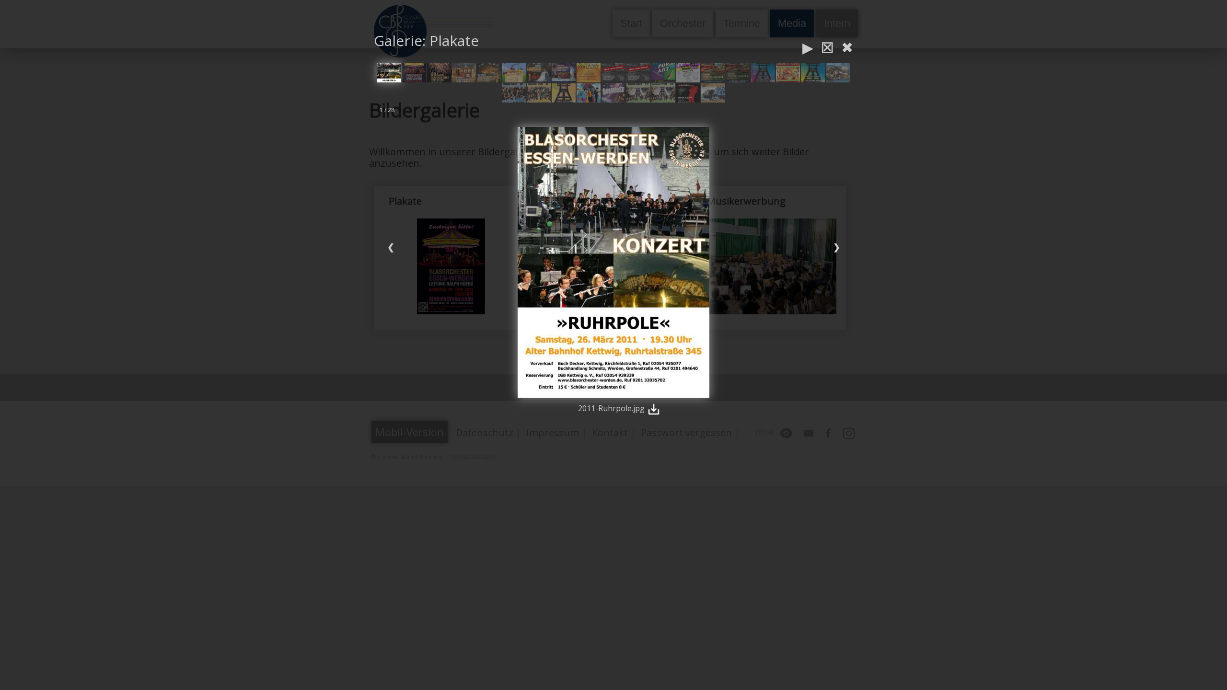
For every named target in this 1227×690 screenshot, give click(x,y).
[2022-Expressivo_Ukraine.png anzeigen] (738, 72)
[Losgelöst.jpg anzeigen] (613, 93)
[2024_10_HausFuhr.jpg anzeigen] (838, 72)
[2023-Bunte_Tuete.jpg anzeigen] (788, 72)
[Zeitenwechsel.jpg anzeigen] (688, 93)
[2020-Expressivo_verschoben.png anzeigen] (638, 72)
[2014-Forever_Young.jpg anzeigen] (439, 72)
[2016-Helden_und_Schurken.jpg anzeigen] (489, 72)
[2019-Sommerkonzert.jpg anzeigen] (589, 72)
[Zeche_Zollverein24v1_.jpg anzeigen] (663, 93)
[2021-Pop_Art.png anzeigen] (663, 72)
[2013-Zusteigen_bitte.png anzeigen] (414, 72)
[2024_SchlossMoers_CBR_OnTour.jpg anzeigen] (539, 93)
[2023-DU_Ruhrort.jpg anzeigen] (813, 72)
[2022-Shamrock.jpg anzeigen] (763, 72)
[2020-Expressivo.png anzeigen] (613, 72)
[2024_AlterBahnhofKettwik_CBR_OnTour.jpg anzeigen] (514, 93)
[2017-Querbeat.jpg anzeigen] (514, 72)
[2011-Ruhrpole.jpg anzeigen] (389, 72)
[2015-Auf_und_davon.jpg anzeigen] (464, 72)
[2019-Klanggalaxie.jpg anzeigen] (564, 72)
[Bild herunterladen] (654, 408)
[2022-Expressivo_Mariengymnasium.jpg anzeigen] (713, 72)
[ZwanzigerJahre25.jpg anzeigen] (713, 93)
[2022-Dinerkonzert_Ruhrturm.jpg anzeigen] (688, 72)
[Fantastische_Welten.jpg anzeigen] (589, 93)
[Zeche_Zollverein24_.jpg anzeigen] (638, 93)
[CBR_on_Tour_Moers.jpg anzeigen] (564, 93)
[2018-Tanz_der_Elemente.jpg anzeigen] (539, 72)
